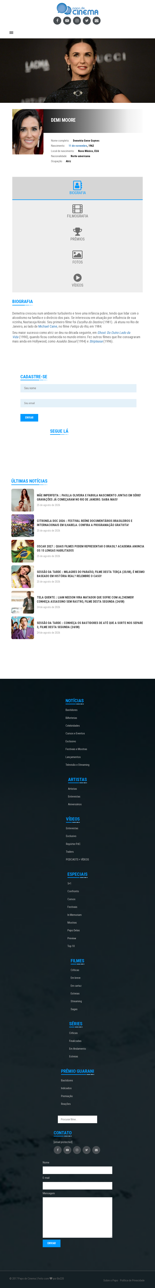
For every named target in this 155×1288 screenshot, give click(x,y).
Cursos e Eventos (75, 733)
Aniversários (75, 804)
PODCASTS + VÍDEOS (77, 859)
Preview (71, 938)
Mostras (72, 922)
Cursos (71, 899)
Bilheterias (71, 718)
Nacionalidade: (59, 156)
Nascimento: (58, 145)
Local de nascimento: (62, 151)
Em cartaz (76, 985)
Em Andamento (77, 1048)
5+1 (69, 883)
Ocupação (56, 161)
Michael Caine (47, 326)
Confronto (73, 891)
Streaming (76, 1001)
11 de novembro (78, 145)
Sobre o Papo (110, 1280)
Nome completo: (60, 140)
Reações (66, 1104)
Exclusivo (71, 741)
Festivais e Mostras (76, 749)
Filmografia (77, 216)
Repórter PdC (73, 844)
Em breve (76, 978)
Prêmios (77, 239)
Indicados (66, 1088)
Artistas (72, 788)
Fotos (77, 262)
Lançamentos (73, 757)
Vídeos (77, 285)
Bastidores (72, 710)
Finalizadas (75, 1041)
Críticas (75, 970)
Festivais (72, 907)
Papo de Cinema (27, 1278)
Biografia (77, 193)
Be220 (60, 1278)
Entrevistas (74, 796)
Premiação (67, 1096)
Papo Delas (73, 930)
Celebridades (73, 725)
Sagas (74, 1009)
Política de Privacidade (132, 1280)
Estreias (75, 993)
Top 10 (71, 946)
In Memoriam (74, 915)
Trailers (70, 851)
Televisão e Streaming (77, 764)
